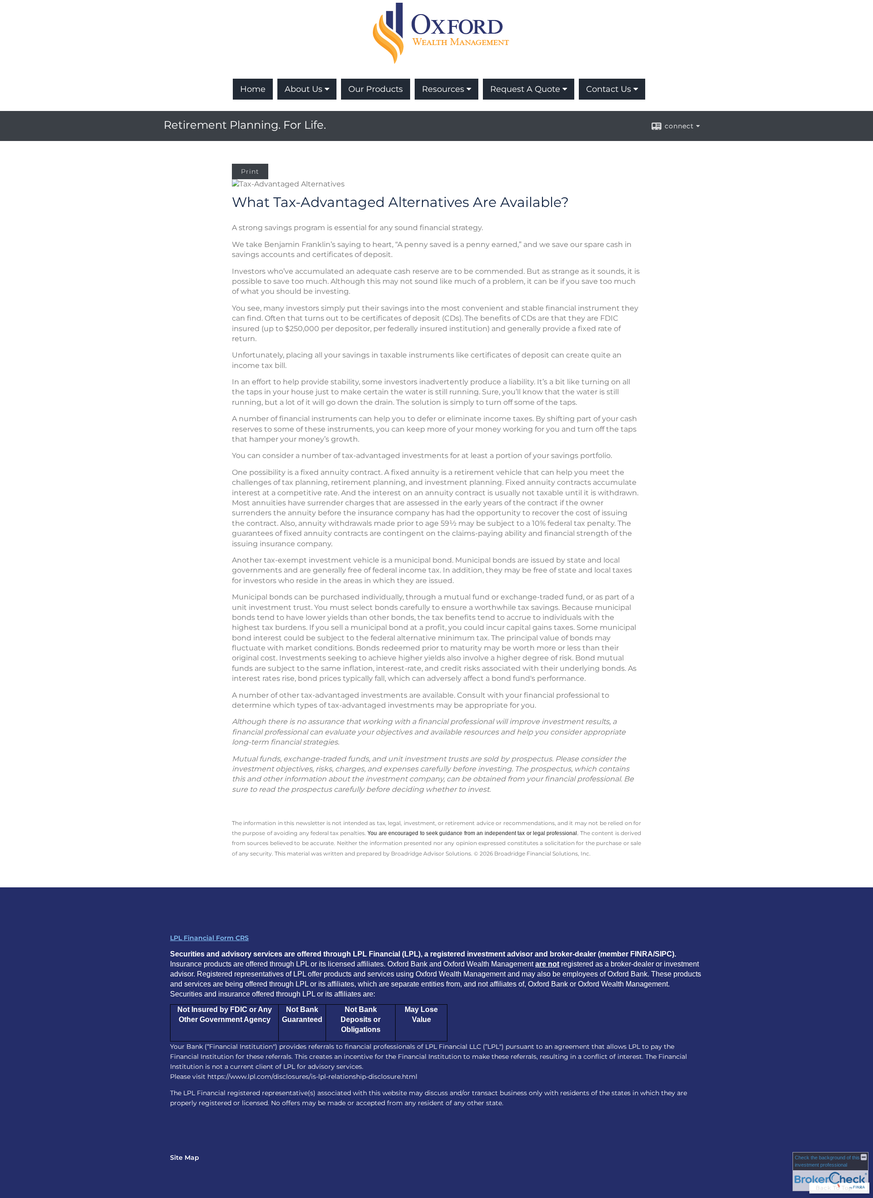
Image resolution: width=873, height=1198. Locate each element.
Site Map (184, 1157)
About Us (303, 89)
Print (250, 171)
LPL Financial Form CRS (209, 938)
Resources (443, 89)
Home (253, 89)
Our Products (375, 89)
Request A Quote (525, 89)
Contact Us (608, 89)
